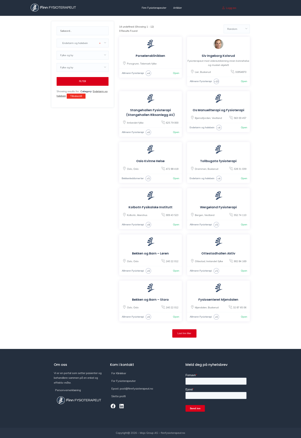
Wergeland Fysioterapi (218, 207)
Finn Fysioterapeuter (154, 8)
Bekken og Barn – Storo (150, 299)
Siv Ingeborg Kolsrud (218, 56)
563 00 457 (240, 118)
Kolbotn (131, 215)
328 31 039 (240, 168)
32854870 (240, 72)
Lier (197, 72)
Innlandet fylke (135, 122)
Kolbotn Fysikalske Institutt (150, 207)
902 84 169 (240, 261)
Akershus (142, 215)
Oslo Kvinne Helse (150, 161)
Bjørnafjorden (203, 118)
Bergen (199, 215)
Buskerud (205, 72)
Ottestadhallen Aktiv (218, 253)
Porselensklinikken (150, 56)
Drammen (200, 168)
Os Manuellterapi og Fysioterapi (218, 110)
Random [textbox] (232, 29)
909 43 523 (172, 215)
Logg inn (231, 8)
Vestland (217, 118)
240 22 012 (172, 261)
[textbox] (82, 55)
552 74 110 (240, 215)
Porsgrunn (133, 63)
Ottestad (200, 261)
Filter (82, 81)
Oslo (129, 168)
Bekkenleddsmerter (133, 178)
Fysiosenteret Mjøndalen (218, 299)
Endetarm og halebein (202, 127)
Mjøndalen (201, 307)
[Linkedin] (122, 406)
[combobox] (83, 43)
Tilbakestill (76, 96)
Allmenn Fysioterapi (133, 73)
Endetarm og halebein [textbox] (80, 43)
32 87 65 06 (239, 307)
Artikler (177, 8)
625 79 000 (172, 122)
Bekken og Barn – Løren (150, 253)
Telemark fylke (148, 63)
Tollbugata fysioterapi (218, 161)
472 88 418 (172, 168)
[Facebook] (113, 406)
